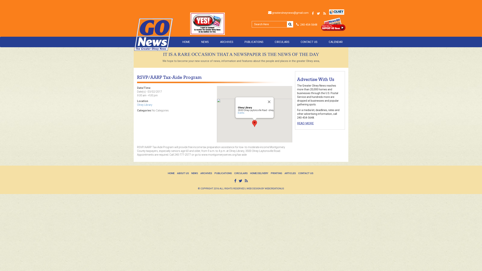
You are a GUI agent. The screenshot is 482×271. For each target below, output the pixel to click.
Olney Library (144, 104)
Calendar (336, 42)
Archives (226, 42)
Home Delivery (259, 173)
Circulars (282, 42)
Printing (276, 173)
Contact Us (309, 42)
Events (241, 113)
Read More (305, 123)
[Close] (269, 101)
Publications (254, 42)
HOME (186, 42)
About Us (183, 173)
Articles (290, 173)
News (205, 42)
